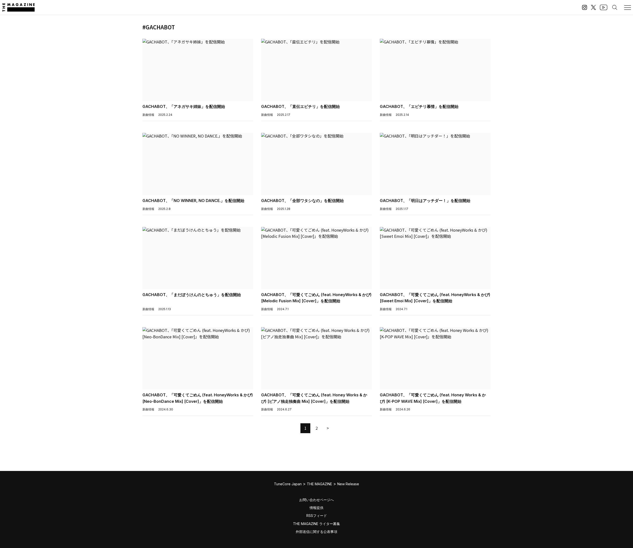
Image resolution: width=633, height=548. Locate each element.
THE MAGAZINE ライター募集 (316, 524)
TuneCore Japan (288, 484)
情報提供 (316, 508)
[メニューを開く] (627, 7)
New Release (348, 484)
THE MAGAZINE (319, 484)
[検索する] (614, 7)
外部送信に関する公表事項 (316, 531)
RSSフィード (316, 515)
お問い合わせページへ (316, 500)
